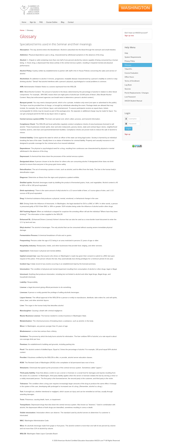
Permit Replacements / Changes (137, 93)
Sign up (127, 134)
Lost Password (130, 97)
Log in (128, 128)
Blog (62, 22)
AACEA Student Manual (133, 101)
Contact (71, 22)
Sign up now (129, 35)
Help (126, 53)
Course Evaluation (131, 73)
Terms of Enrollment (132, 81)
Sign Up (33, 22)
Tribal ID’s (128, 69)
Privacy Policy (130, 61)
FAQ (41, 22)
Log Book (128, 85)
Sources (128, 89)
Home (24, 22)
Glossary (128, 65)
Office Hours (129, 77)
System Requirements (133, 57)
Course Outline (51, 22)
